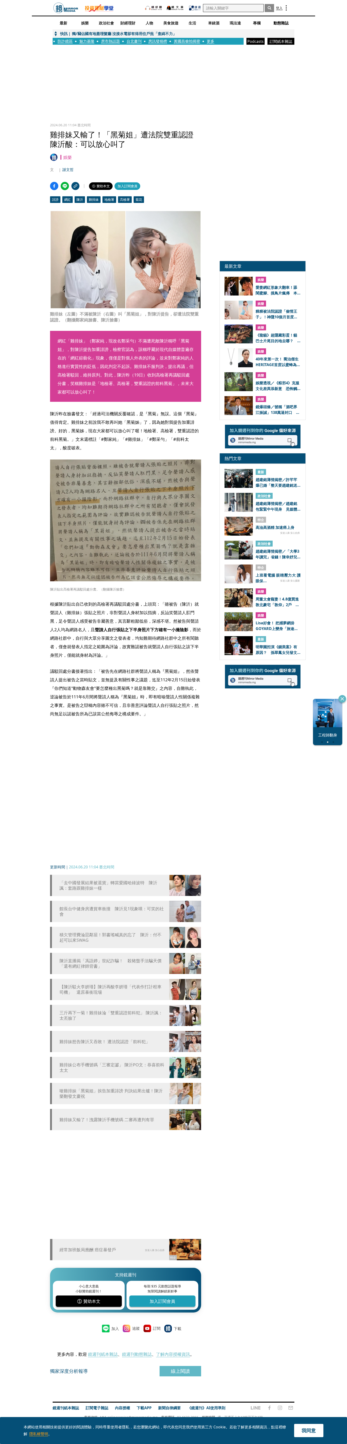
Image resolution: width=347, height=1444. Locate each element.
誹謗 (55, 199)
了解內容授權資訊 (173, 1354)
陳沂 (79, 199)
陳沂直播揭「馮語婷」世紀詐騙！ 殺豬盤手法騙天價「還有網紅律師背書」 (110, 963)
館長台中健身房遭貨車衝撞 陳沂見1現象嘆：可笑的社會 (111, 911)
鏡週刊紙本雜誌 (103, 1354)
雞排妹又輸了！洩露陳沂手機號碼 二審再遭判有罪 (106, 1119)
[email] (290, 1407)
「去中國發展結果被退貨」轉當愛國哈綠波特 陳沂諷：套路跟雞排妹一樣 (108, 885)
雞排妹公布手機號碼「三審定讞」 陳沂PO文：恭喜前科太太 (111, 1067)
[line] (255, 1407)
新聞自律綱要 (169, 1407)
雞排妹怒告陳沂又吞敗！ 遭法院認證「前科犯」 (104, 1041)
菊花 (138, 199)
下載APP (144, 1407)
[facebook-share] (54, 186)
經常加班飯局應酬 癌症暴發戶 (87, 1249)
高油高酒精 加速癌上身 (275, 527)
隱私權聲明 (38, 1433)
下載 (177, 1328)
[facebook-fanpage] (269, 1407)
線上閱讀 (180, 1371)
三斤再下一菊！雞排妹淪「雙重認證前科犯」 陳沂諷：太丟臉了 (111, 1015)
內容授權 (122, 1407)
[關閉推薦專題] (342, 699)
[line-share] (65, 186)
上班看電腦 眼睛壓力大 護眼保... (278, 578)
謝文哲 (68, 169)
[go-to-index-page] (65, 8)
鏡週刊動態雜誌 (137, 1354)
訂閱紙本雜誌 (281, 41)
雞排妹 (94, 199)
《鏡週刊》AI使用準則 (206, 1407)
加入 (115, 1328)
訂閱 (157, 1328)
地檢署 (109, 199)
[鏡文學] (175, 8)
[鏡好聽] (153, 8)
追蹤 (136, 1328)
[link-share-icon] (75, 186)
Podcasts (255, 41)
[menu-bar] (286, 8)
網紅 (67, 199)
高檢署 (125, 199)
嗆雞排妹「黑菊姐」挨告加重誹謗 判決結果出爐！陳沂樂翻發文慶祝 (111, 1093)
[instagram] (280, 1407)
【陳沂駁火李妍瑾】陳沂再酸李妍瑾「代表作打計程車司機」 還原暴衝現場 (110, 989)
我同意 (309, 1430)
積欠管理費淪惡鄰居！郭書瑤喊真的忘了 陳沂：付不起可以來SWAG (110, 937)
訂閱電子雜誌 (97, 1407)
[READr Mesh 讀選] (195, 8)
